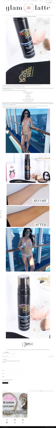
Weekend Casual (51, 356)
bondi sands (8, 353)
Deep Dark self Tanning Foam (13, 88)
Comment (3, 362)
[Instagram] (47, 3)
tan (14, 353)
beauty (4, 353)
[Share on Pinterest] (7, 352)
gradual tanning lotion (6, 104)
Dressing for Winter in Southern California (9, 356)
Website (3, 376)
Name (3, 370)
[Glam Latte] (28, 7)
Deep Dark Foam (10, 103)
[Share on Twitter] (6, 352)
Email (3, 373)
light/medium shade (38, 103)
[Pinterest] (48, 3)
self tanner (12, 353)
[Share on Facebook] (5, 352)
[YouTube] (49, 3)
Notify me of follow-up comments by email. (8, 379)
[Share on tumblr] (8, 352)
